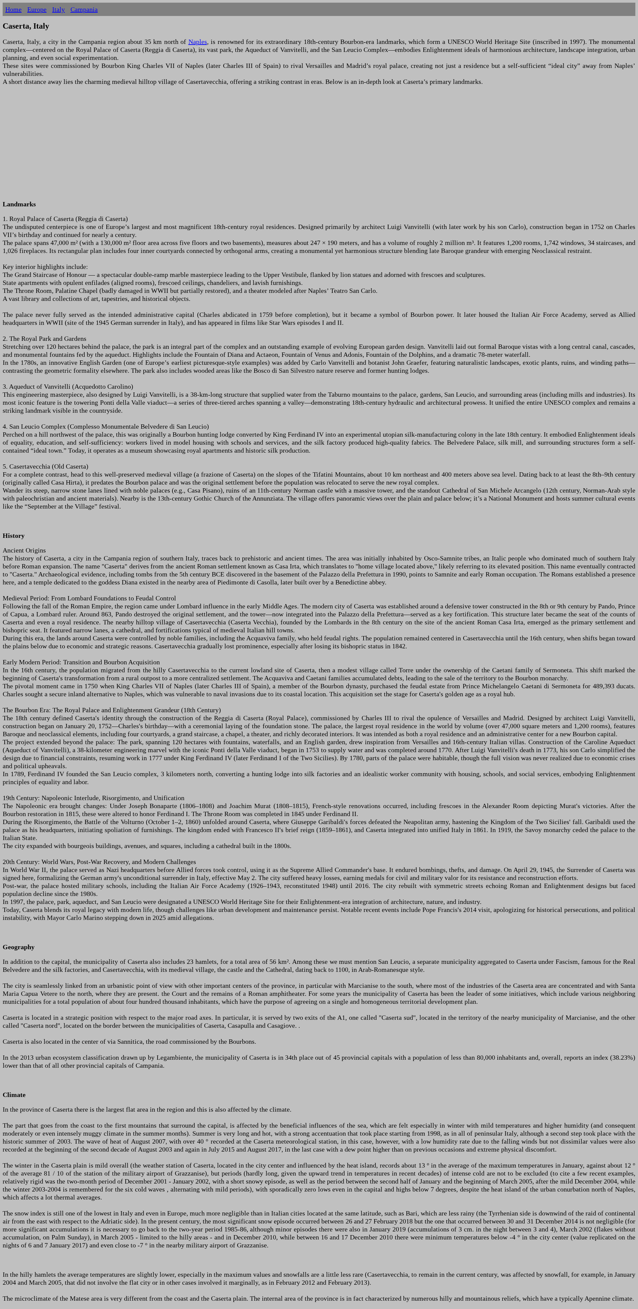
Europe (37, 9)
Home (13, 9)
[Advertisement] (202, 146)
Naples (197, 41)
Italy (58, 9)
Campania (84, 9)
